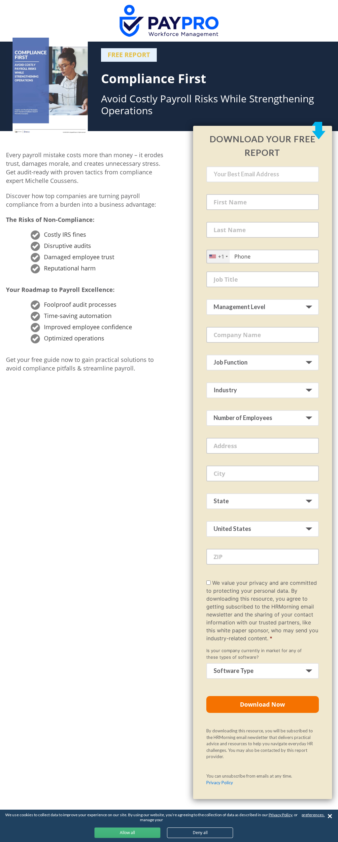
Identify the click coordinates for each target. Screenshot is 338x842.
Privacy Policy (219, 782)
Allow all (127, 832)
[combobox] (218, 256)
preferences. (313, 814)
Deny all (200, 832)
